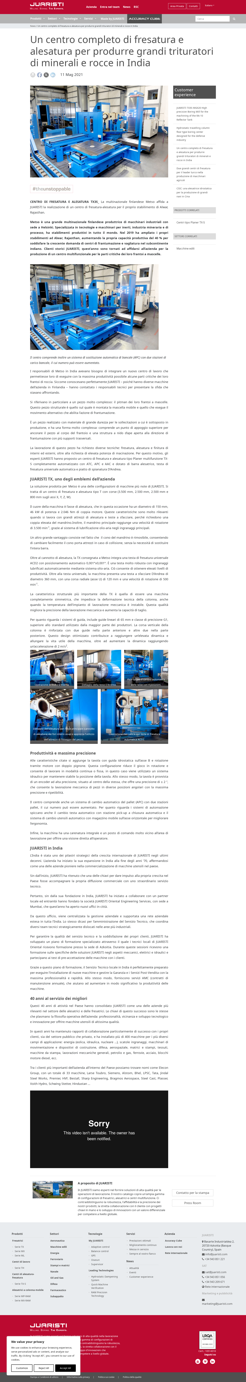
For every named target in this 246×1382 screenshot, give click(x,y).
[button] (43, 18)
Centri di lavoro (21, 1261)
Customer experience (141, 1276)
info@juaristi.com (216, 1254)
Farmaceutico (58, 1290)
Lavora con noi (173, 1246)
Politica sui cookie (106, 1377)
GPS (93, 1255)
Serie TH (19, 1267)
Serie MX (20, 1251)
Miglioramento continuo (142, 1245)
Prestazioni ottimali (140, 1240)
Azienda (91, 7)
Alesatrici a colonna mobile (28, 1290)
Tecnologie (70, 18)
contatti (193, 6)
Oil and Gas (56, 1277)
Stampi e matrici (59, 1265)
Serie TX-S (20, 1283)
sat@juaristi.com (215, 1272)
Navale (54, 1271)
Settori (52, 18)
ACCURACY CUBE (144, 18)
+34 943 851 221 (214, 1259)
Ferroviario (56, 1259)
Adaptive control (100, 1246)
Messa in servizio (139, 1249)
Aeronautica (57, 1240)
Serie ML (19, 1255)
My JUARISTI (96, 1240)
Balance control (100, 1251)
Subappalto (57, 1296)
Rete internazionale (176, 1253)
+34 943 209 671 (214, 1282)
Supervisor (97, 1264)
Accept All (65, 1368)
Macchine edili (185, 248)
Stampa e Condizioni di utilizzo (44, 1377)
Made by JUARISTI (112, 19)
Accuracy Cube (173, 1240)
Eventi (132, 1272)
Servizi (88, 18)
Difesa (53, 1284)
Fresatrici (17, 1240)
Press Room (192, 1203)
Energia (54, 1253)
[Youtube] (197, 1361)
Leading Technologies (101, 1270)
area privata (177, 6)
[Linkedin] (212, 1361)
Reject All (44, 1368)
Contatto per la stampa (192, 1193)
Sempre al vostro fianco (142, 1253)
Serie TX (19, 1246)
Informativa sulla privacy (78, 1377)
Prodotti (35, 18)
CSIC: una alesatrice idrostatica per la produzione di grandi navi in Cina (194, 192)
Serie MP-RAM (23, 1296)
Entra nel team (110, 7)
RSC (136, 7)
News (126, 7)
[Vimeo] (205, 1361)
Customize (22, 1368)
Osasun (95, 1259)
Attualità (134, 1268)
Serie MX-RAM (23, 1300)
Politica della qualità (132, 1377)
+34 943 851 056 (214, 1277)
